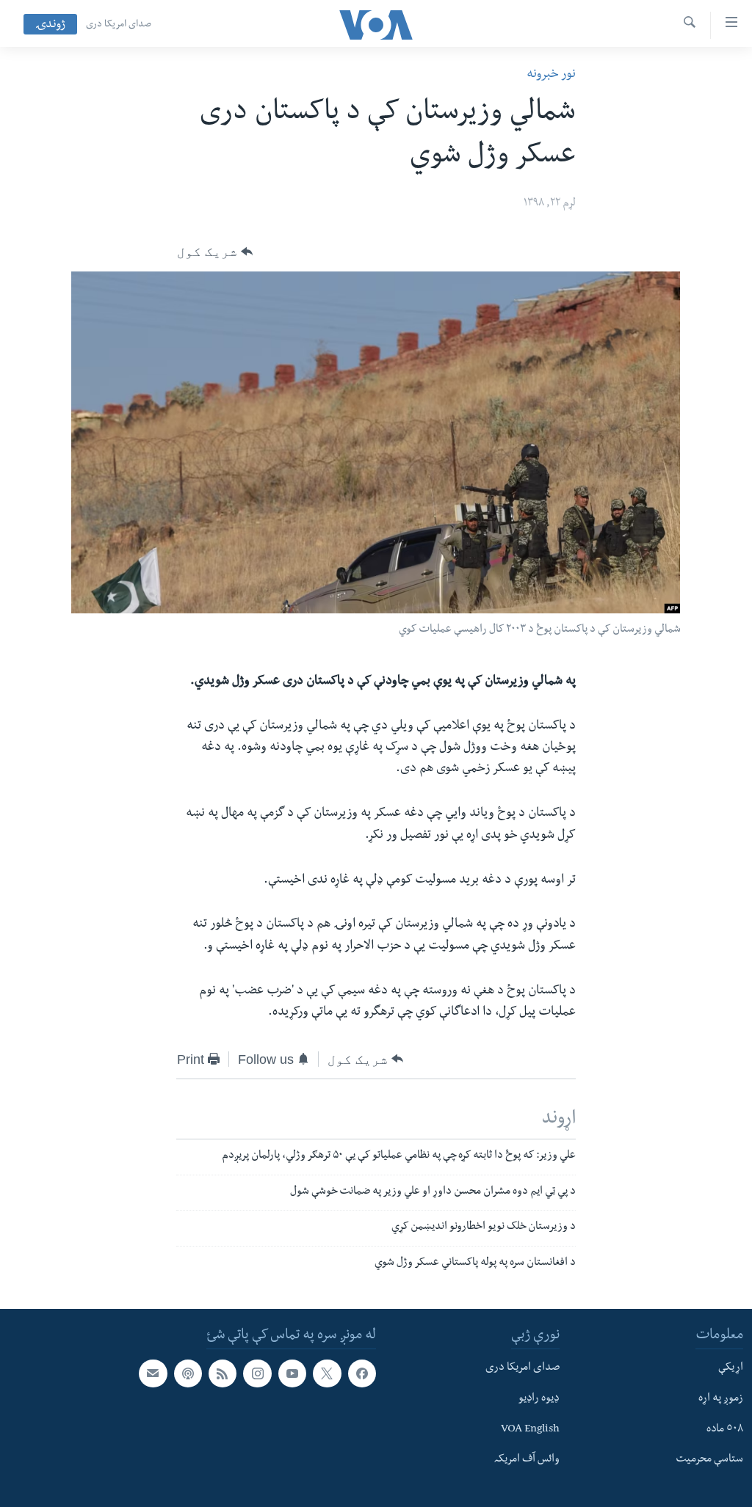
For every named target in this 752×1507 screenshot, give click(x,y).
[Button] (215, 252)
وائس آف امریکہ (527, 1460)
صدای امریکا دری (118, 25)
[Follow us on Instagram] (257, 1373)
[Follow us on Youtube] (292, 1373)
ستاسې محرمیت (709, 1460)
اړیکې (730, 1368)
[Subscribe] (153, 1373)
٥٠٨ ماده (724, 1429)
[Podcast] (188, 1373)
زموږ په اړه (720, 1399)
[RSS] (222, 1373)
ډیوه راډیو (539, 1399)
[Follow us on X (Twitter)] (327, 1373)
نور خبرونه (551, 75)
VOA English (530, 1429)
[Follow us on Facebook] (362, 1373)
